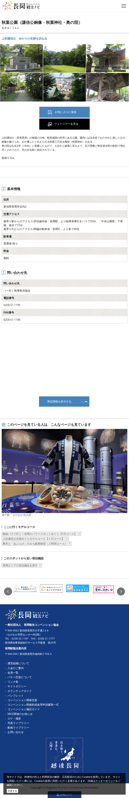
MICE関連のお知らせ (20, 714)
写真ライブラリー (18, 723)
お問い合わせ (16, 732)
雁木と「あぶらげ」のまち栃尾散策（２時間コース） (35, 543)
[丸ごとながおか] (51, 591)
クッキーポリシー (105, 780)
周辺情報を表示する (59, 401)
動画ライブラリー (18, 727)
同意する (12, 790)
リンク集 (13, 682)
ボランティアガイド (20, 691)
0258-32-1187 (20, 638)
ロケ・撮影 (14, 718)
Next (121, 591)
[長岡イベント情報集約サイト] (25, 591)
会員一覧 (13, 672)
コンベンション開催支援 (22, 700)
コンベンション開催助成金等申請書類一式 (33, 704)
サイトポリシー (17, 686)
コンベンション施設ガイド (24, 709)
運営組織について (18, 663)
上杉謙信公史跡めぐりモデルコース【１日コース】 (33, 539)
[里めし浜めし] (103, 591)
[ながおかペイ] (77, 591)
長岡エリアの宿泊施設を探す (20, 565)
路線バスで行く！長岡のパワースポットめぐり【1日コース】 (40, 534)
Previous (8, 591)
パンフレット (16, 695)
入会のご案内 (16, 668)
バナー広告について (20, 677)
